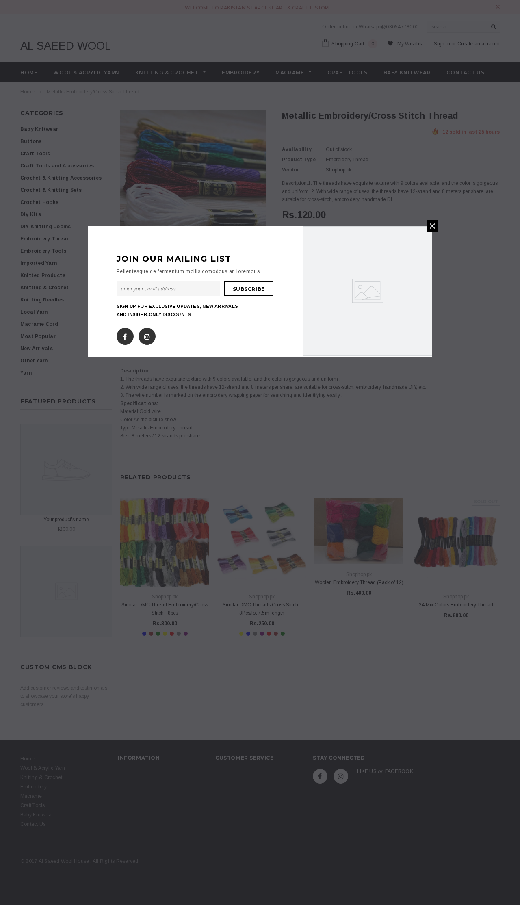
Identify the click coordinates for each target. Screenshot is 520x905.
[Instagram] (147, 335)
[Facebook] (125, 335)
